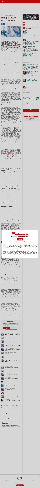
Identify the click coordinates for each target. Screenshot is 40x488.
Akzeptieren (20, 239)
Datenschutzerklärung (32, 254)
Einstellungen (34, 256)
